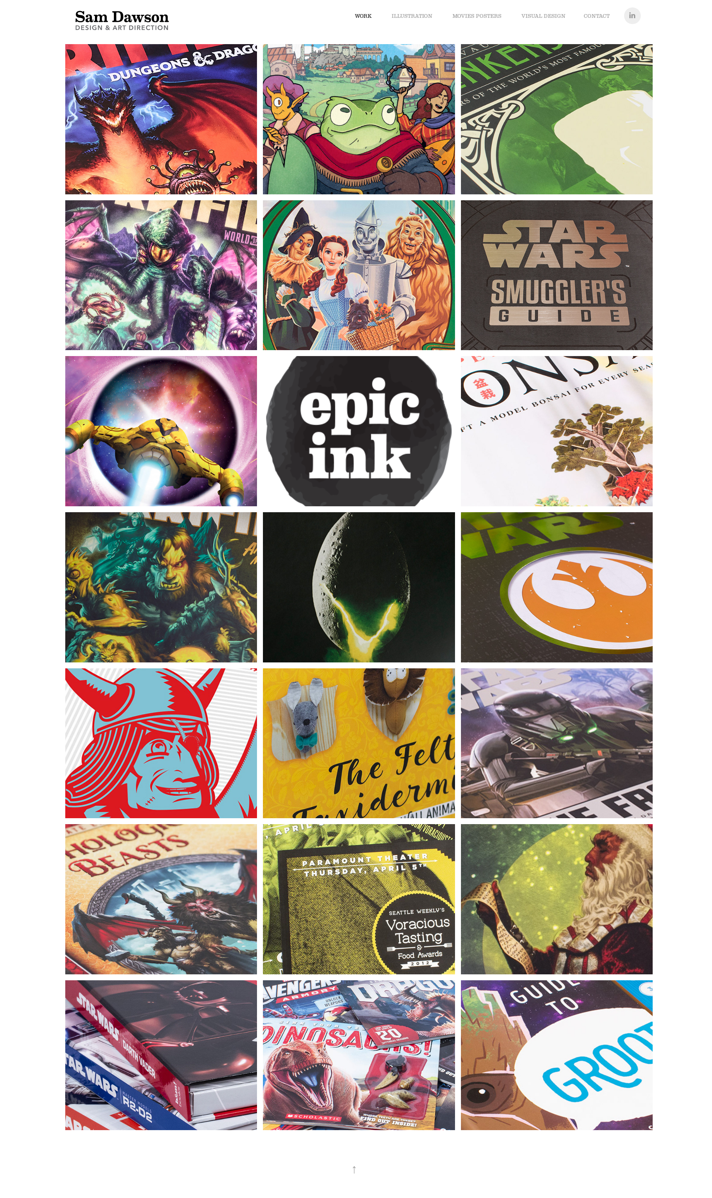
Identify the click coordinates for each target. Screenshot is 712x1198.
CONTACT (597, 16)
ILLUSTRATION (412, 16)
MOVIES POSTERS (476, 16)
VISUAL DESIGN (543, 16)
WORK (363, 16)
